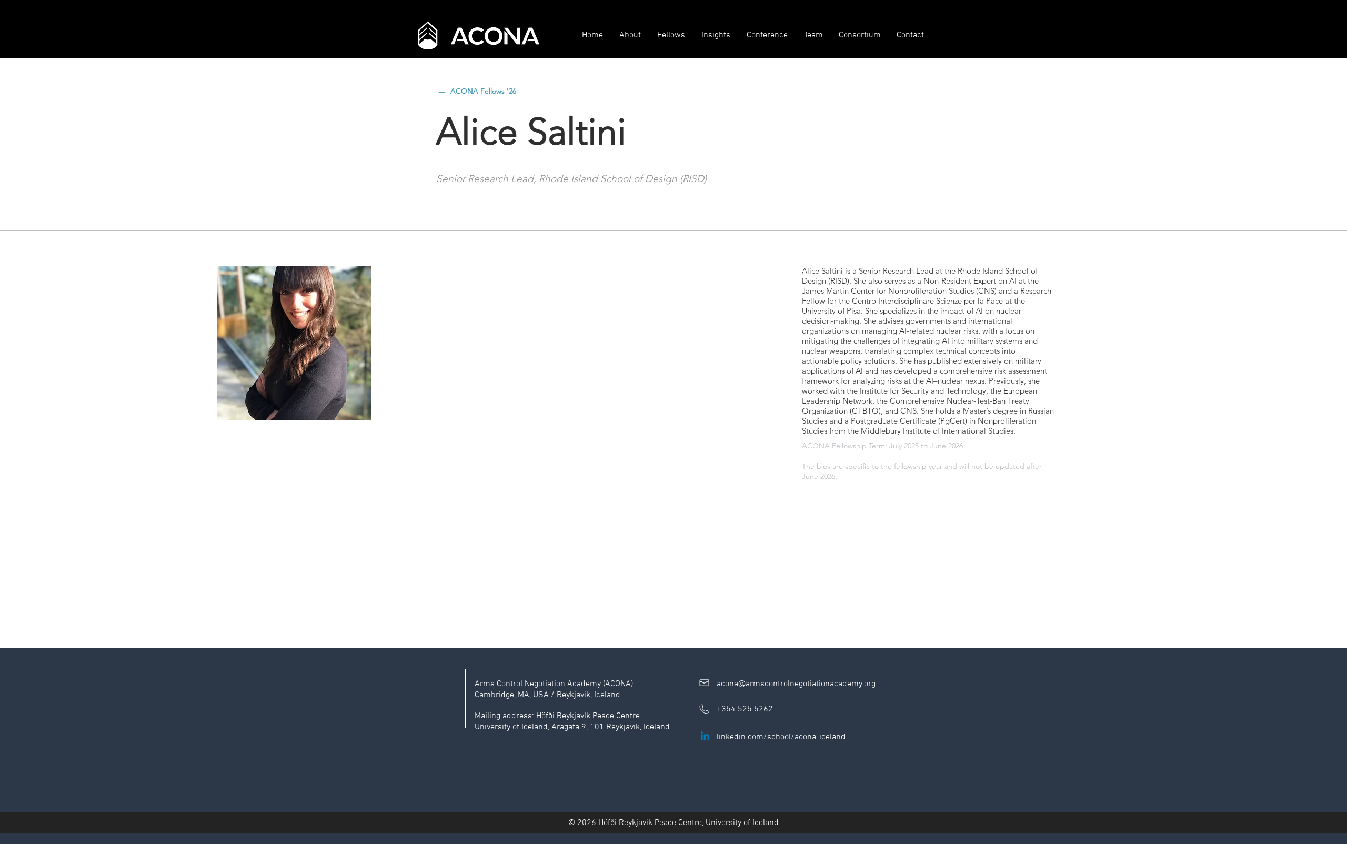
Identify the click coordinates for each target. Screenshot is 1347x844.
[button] (630, 35)
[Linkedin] (705, 736)
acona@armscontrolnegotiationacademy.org (796, 684)
